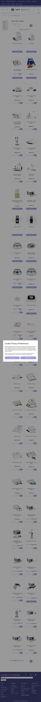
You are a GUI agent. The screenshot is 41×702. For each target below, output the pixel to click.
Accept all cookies (28, 357)
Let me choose (12, 357)
